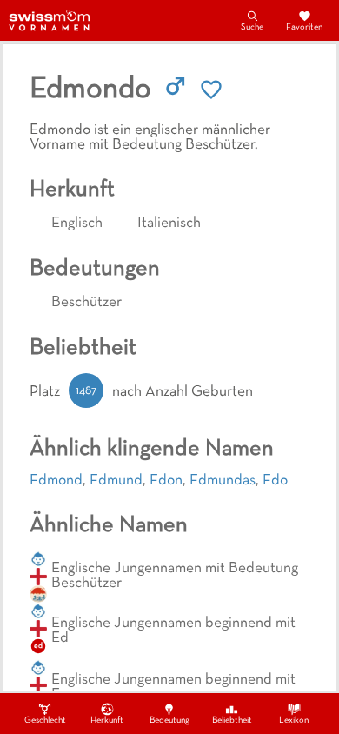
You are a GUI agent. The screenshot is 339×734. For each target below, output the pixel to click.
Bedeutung (169, 720)
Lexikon (294, 720)
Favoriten (304, 27)
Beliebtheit (232, 720)
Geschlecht (45, 720)
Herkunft (106, 720)
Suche (252, 27)
